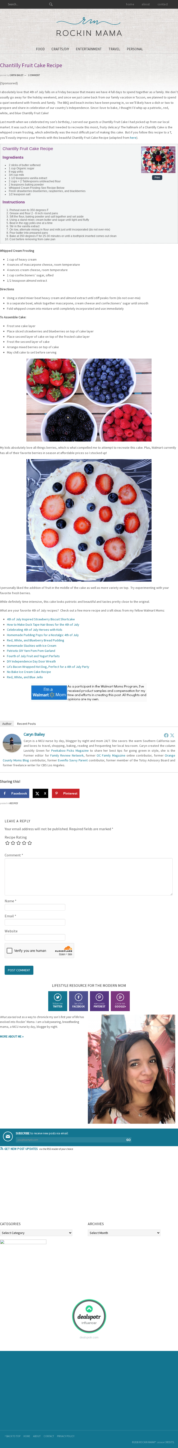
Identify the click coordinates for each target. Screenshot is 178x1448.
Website (11, 931)
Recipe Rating (16, 837)
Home (26, 1436)
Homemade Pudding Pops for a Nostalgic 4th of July (43, 635)
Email (10, 916)
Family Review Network (67, 755)
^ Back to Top (12, 1436)
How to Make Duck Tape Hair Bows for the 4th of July (43, 624)
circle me (120, 1005)
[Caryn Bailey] (12, 751)
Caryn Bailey (34, 734)
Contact (49, 1436)
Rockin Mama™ (89, 26)
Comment (14, 855)
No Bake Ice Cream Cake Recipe (29, 672)
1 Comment (34, 75)
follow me (58, 1005)
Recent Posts (26, 724)
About (37, 1436)
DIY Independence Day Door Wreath (31, 661)
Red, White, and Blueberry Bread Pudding (35, 640)
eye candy (99, 1005)
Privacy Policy (65, 1436)
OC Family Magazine (111, 755)
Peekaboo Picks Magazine (70, 750)
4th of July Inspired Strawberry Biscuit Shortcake (41, 619)
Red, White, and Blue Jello (25, 677)
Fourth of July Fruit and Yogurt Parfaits (33, 656)
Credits (169, 1442)
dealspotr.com (89, 1337)
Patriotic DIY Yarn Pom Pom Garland (31, 651)
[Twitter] (172, 735)
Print (157, 177)
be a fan (78, 1005)
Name (10, 901)
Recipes (13, 803)
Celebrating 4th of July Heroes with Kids (34, 630)
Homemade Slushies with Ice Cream (31, 646)
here (133, 138)
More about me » (12, 1036)
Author (7, 724)
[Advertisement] (35, 1188)
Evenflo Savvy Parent (73, 760)
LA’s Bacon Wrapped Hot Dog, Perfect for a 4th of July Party (48, 667)
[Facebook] (166, 735)
